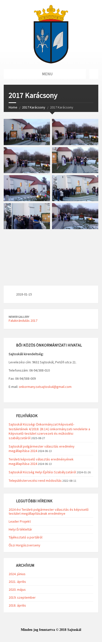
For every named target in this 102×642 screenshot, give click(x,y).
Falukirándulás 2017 (23, 320)
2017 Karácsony (33, 107)
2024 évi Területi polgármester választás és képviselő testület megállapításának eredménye (49, 511)
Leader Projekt (20, 521)
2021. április (17, 581)
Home (13, 107)
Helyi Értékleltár (20, 529)
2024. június (17, 574)
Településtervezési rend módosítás (35, 480)
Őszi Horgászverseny (24, 545)
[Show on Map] (93, 74)
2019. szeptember (22, 597)
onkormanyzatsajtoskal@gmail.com (45, 386)
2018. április (17, 605)
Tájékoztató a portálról (25, 537)
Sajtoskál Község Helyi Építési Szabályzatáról (42, 472)
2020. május (17, 589)
